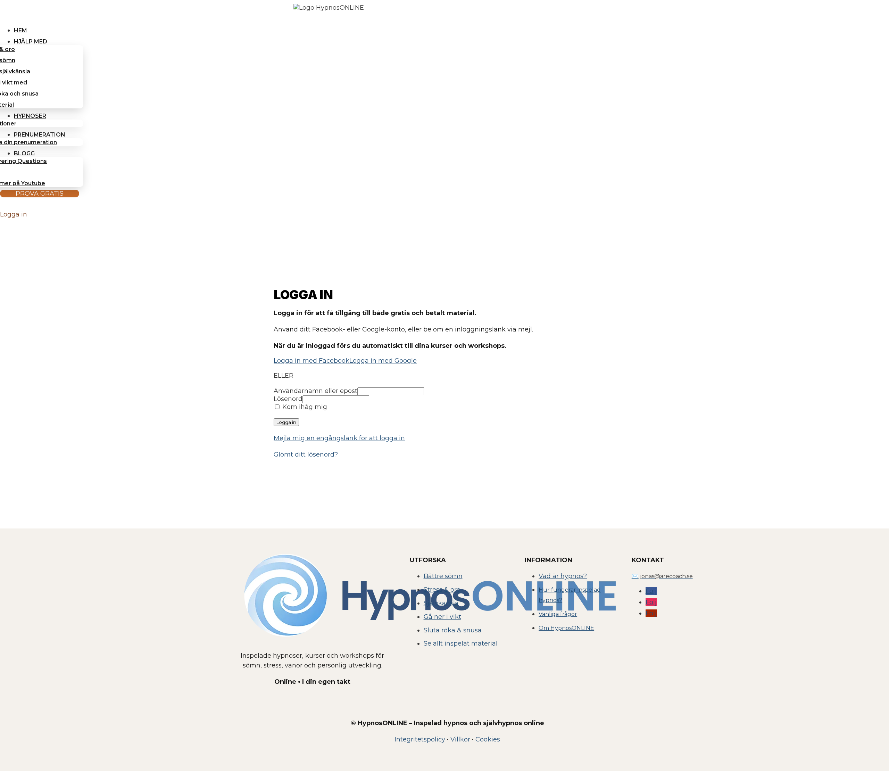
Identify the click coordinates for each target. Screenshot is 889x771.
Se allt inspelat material (461, 643)
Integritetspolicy (419, 739)
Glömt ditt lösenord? (306, 454)
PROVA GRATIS (40, 193)
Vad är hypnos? (563, 576)
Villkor (460, 739)
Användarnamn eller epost (315, 391)
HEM (20, 30)
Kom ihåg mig (304, 407)
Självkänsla (441, 603)
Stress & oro (442, 589)
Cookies (487, 739)
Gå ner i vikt (442, 617)
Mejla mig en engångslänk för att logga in (339, 438)
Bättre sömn (443, 576)
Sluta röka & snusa (453, 630)
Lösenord (288, 399)
